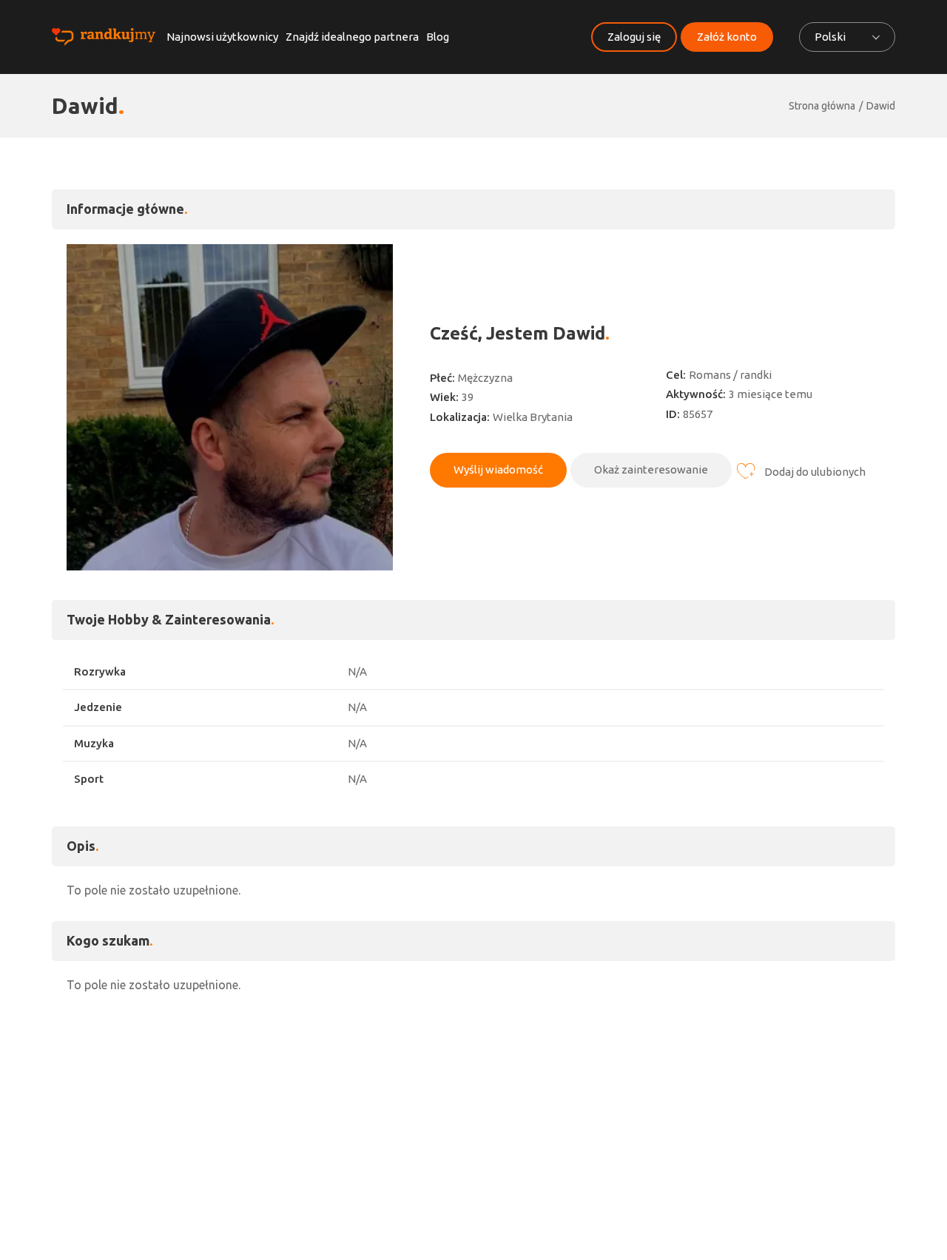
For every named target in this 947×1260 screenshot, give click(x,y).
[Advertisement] (473, 1112)
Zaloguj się (634, 36)
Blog (437, 36)
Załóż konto (727, 36)
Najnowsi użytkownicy (222, 36)
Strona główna (822, 106)
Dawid (880, 106)
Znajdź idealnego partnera (352, 36)
